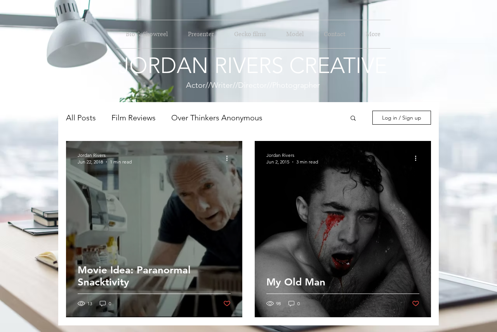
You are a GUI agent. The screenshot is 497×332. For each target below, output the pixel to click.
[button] (353, 119)
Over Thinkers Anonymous (216, 117)
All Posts (81, 117)
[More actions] (229, 158)
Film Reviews (133, 117)
